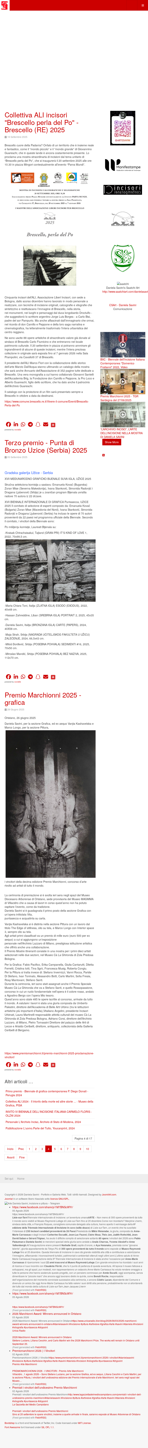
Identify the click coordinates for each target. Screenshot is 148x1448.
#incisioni (138, 1324)
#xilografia (17, 1327)
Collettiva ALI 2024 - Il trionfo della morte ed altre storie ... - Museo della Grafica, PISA (49, 1103)
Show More (112, 442)
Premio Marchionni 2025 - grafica (43, 698)
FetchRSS (40, 1289)
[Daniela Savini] (5, 5)
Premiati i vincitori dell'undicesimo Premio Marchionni (44, 1387)
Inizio (10, 1149)
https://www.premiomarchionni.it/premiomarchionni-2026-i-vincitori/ (84, 1357)
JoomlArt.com (109, 1194)
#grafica (104, 1324)
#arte (112, 1324)
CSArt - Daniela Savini (122, 305)
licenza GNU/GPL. (59, 1198)
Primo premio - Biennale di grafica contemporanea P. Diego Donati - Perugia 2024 (47, 1093)
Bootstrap (10, 1422)
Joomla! (9, 1198)
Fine (22, 1157)
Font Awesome (12, 1427)
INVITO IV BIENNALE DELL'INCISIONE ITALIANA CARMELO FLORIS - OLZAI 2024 (49, 1113)
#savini (119, 1324)
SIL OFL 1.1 (47, 1427)
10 (87, 1149)
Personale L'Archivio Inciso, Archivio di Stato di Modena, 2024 (43, 1122)
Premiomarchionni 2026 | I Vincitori (33, 1351)
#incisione (74, 1324)
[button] (8, 424)
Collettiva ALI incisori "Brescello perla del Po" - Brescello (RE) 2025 (42, 122)
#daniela (128, 1324)
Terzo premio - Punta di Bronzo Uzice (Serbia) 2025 (46, 446)
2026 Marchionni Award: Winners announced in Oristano (46, 1314)
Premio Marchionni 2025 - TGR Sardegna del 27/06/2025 (119, 398)
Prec (21, 1149)
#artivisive (94, 1324)
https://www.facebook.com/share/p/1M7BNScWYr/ (42, 1207)
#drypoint (43, 1327)
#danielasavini (61, 1324)
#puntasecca (30, 1327)
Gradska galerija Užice (22, 472)
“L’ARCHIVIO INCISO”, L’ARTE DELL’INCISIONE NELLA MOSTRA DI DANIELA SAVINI (121, 433)
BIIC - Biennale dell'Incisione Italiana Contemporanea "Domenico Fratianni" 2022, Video (122, 363)
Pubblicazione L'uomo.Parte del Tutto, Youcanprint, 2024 (40, 1128)
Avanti (10, 1157)
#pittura (84, 1324)
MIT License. (84, 1422)
